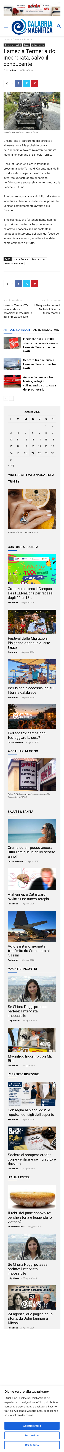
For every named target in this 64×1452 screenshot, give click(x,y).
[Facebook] (18, 83)
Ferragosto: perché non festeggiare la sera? (27, 735)
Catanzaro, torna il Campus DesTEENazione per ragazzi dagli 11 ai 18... (30, 593)
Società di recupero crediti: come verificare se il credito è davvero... (32, 1159)
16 (52, 439)
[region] (32, 1419)
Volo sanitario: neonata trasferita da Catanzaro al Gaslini (29, 950)
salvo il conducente (14, 263)
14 (39, 439)
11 (18, 439)
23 (52, 446)
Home (7, 39)
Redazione (11, 70)
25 (18, 453)
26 (25, 453)
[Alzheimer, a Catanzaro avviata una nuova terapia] (32, 879)
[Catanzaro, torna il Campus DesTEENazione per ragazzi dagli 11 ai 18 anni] (32, 569)
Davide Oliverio (15, 742)
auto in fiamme (21, 259)
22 (46, 446)
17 (11, 446)
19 (25, 446)
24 (11, 453)
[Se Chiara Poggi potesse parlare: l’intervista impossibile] (32, 989)
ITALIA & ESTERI (19, 1177)
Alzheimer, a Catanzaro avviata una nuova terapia (28, 896)
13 (32, 439)
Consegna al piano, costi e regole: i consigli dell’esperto (31, 1112)
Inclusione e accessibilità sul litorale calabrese (31, 690)
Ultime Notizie (38, 45)
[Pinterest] (34, 83)
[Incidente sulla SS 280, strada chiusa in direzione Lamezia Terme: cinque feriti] (12, 343)
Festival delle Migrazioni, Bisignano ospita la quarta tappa (29, 643)
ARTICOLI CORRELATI (17, 329)
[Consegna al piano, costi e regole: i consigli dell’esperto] (32, 1093)
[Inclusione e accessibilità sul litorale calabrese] (32, 671)
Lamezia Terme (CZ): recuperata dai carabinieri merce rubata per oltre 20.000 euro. (18, 311)
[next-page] (11, 398)
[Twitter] (26, 83)
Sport (26, 45)
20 (32, 446)
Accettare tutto (32, 1425)
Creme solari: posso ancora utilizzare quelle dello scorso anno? (31, 852)
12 (25, 439)
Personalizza (32, 1435)
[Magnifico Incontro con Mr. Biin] (32, 1040)
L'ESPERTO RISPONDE (23, 1074)
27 (32, 453)
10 (11, 439)
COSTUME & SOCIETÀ (23, 547)
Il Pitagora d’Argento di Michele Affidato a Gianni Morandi (47, 309)
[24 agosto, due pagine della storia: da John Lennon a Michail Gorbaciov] (32, 1297)
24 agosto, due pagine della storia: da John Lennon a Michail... (30, 1318)
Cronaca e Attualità (22, 39)
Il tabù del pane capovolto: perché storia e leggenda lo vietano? (30, 1217)
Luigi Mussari (14, 1020)
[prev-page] (6, 398)
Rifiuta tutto (32, 1444)
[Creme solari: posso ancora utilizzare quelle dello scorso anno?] (32, 831)
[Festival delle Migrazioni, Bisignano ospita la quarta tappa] (32, 622)
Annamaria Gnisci (16, 1226)
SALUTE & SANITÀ (20, 811)
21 (39, 446)
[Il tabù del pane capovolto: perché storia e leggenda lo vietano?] (32, 1197)
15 (46, 439)
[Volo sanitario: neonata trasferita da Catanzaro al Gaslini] (32, 926)
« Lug (11, 465)
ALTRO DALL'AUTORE (46, 329)
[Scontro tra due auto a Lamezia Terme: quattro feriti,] (12, 364)
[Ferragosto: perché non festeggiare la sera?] (32, 716)
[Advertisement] (32, 1366)
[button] (6, 26)
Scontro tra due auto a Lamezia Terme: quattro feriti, (39, 364)
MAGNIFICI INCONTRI (22, 969)
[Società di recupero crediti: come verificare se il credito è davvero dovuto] (32, 1138)
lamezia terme (39, 259)
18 (18, 446)
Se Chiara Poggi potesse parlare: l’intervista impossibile (27, 1011)
